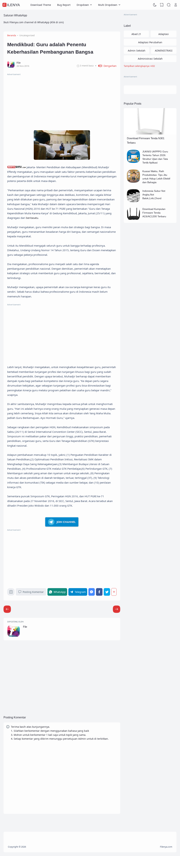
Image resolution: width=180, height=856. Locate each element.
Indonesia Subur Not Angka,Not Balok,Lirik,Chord (153, 194)
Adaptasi (163, 34)
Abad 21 (136, 34)
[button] (106, 66)
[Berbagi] (114, 592)
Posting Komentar (33, 592)
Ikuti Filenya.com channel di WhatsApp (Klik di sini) (34, 22)
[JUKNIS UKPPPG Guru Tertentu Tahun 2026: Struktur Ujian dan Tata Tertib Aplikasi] (133, 162)
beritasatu (32, 218)
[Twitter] (107, 592)
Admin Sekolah (136, 50)
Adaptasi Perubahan (150, 42)
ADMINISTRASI (163, 50)
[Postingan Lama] (7, 609)
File (25, 626)
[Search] (169, 5)
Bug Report (63, 5)
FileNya (11, 5)
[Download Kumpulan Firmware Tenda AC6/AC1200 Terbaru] (133, 219)
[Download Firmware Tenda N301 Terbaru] (150, 133)
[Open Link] (176, 5)
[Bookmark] (11, 592)
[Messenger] (91, 592)
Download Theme (40, 5)
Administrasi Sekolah (150, 58)
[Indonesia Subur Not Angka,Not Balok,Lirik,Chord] (133, 201)
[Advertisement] (62, 100)
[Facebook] (99, 592)
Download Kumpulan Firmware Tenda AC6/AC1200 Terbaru (154, 213)
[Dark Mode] (155, 5)
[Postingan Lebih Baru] (116, 609)
